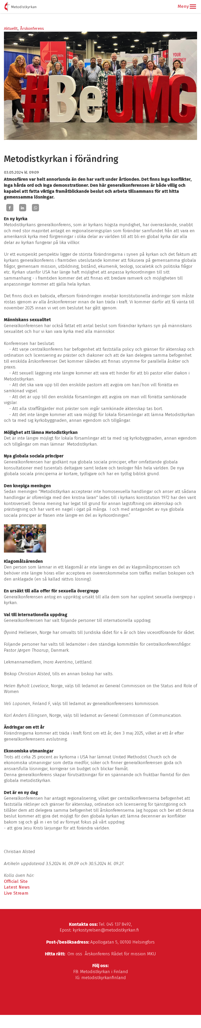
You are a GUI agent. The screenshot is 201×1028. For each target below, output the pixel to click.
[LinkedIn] (22, 207)
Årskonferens (32, 28)
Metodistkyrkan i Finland (104, 971)
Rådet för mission (128, 954)
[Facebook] (9, 207)
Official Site (16, 881)
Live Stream (16, 893)
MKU (151, 954)
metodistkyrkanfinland (103, 977)
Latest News (17, 887)
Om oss (75, 954)
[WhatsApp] (35, 207)
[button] (193, 6)
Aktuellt (11, 28)
